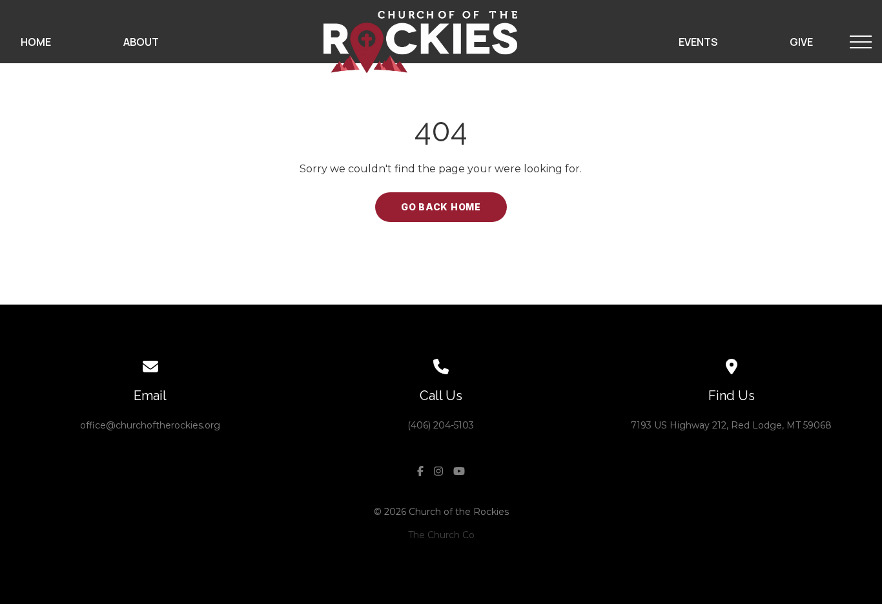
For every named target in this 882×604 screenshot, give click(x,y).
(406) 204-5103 (440, 425)
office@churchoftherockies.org (150, 425)
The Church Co (441, 535)
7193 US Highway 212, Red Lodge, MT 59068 (731, 425)
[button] (861, 42)
